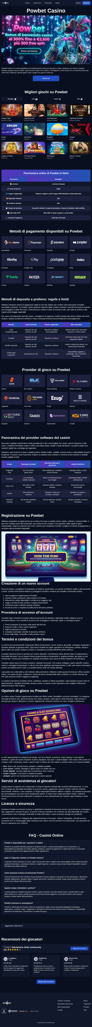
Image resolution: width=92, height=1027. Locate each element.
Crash (56, 99)
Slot (78, 99)
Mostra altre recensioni (46, 981)
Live (33, 99)
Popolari (11, 99)
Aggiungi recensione (79, 948)
